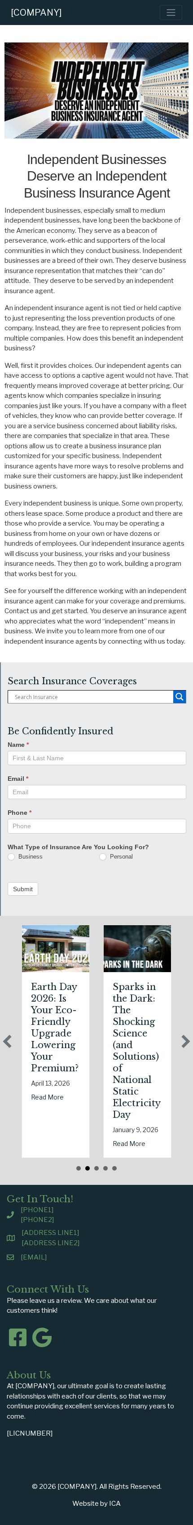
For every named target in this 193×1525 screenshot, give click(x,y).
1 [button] (78, 1168)
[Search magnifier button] (179, 697)
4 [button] (105, 1168)
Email (18, 778)
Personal (120, 856)
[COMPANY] (36, 12)
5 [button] (114, 1168)
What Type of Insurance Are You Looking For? (78, 847)
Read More (47, 1097)
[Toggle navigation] (171, 12)
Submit (23, 889)
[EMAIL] (34, 1257)
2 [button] (87, 1168)
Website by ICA (96, 1504)
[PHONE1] (37, 1210)
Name (18, 744)
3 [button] (96, 1168)
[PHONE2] (37, 1220)
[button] (7, 1041)
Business (30, 856)
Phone (19, 812)
